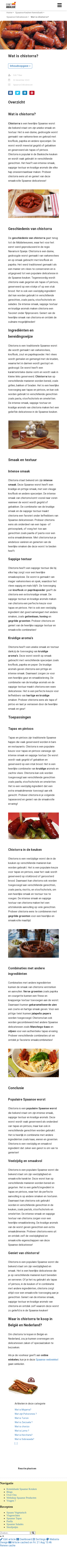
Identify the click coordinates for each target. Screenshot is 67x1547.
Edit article (9, 1539)
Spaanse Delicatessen (23, 85)
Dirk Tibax (17, 75)
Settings (40, 1539)
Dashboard (26, 1539)
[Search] (33, 1533)
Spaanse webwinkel (47, 1359)
